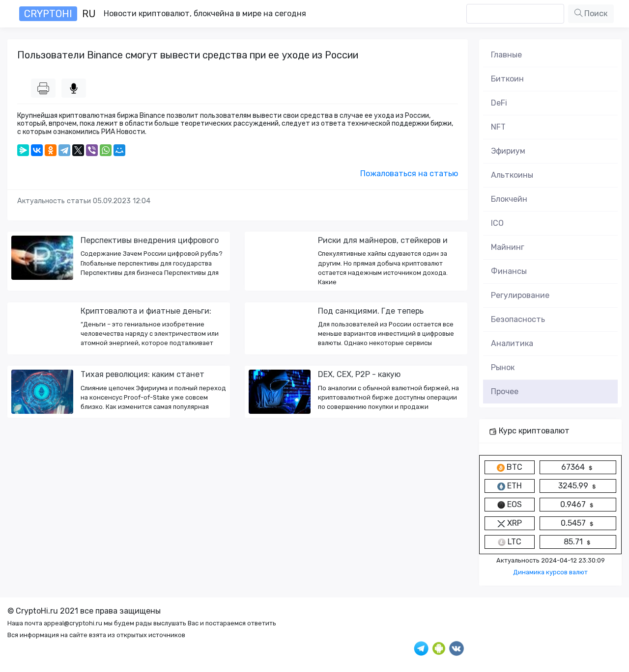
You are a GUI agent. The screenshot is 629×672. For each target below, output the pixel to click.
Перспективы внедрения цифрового (150, 240)
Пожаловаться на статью (409, 173)
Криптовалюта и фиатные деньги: (146, 311)
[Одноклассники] (51, 150)
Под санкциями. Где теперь (371, 311)
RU (60, 14)
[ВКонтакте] (37, 150)
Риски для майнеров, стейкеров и (383, 240)
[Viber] (92, 150)
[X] (78, 150)
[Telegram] (64, 150)
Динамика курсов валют (550, 572)
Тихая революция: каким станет (142, 374)
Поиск (594, 13)
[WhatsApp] (106, 150)
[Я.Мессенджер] (23, 150)
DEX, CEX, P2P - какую (359, 374)
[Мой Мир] (119, 150)
